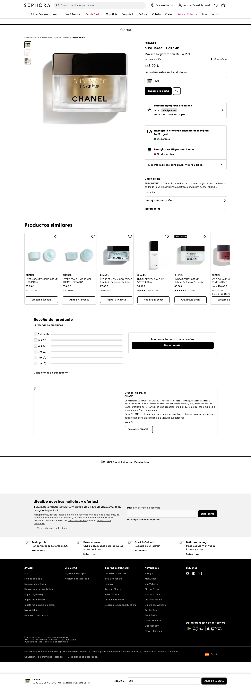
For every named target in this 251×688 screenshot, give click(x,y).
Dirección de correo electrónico (143, 507)
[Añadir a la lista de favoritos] (55, 236)
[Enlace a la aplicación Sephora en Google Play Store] (195, 628)
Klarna (183, 72)
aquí (66, 637)
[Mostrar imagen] (27, 44)
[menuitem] (162, 5)
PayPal (174, 72)
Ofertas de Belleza (69, 639)
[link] (173, 345)
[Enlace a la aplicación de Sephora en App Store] (214, 628)
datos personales (77, 520)
